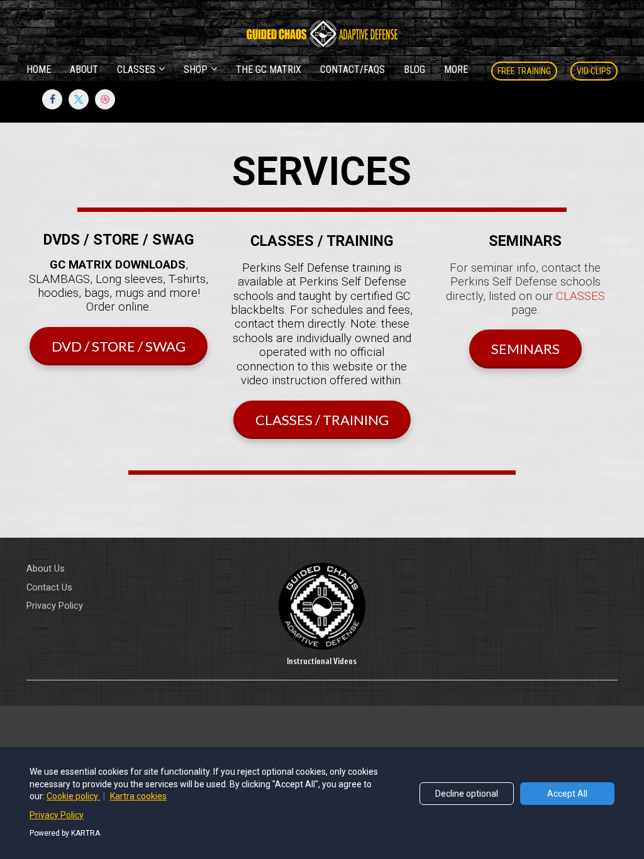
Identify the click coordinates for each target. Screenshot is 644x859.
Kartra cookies (138, 796)
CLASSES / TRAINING (322, 419)
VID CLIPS (594, 71)
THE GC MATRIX (268, 69)
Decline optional (466, 794)
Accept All (567, 794)
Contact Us (49, 587)
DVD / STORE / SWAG (119, 346)
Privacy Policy (54, 605)
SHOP (196, 69)
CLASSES (136, 69)
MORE (456, 69)
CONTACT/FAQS (352, 69)
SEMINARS (525, 348)
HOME (38, 69)
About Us (45, 568)
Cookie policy (73, 796)
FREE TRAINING (524, 71)
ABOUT (84, 69)
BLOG (414, 69)
